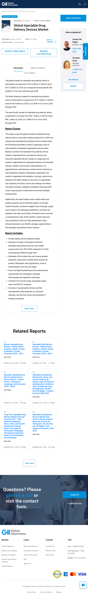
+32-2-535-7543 (79, 558)
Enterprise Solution (31, 551)
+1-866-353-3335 (74, 503)
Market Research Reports (16, 11)
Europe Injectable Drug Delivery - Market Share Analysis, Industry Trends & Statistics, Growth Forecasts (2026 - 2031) (14, 349)
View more (29, 463)
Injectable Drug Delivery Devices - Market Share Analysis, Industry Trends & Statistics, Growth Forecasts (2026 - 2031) (43, 349)
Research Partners (31, 546)
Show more (29, 308)
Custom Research (30, 555)
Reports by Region (9, 555)
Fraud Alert (50, 555)
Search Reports (7, 546)
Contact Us (74, 494)
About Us (27, 564)
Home (4, 11)
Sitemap (58, 592)
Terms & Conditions (46, 592)
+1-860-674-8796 (77, 546)
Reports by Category (9, 551)
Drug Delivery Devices (9, 16)
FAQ (25, 559)
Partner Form (51, 551)
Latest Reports (7, 566)
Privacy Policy (31, 592)
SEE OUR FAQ (73, 80)
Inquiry (73, 86)
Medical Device (31, 11)
